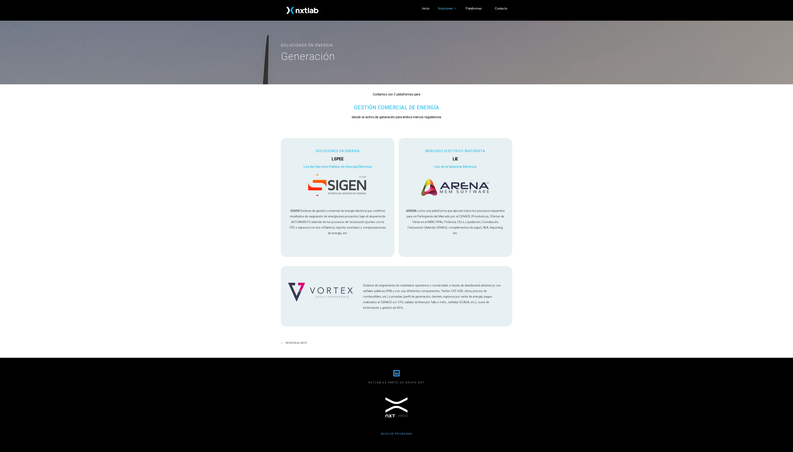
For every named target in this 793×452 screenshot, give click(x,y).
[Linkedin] (396, 373)
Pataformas (474, 8)
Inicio (425, 8)
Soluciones (445, 8)
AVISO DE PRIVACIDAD (396, 433)
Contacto (501, 8)
